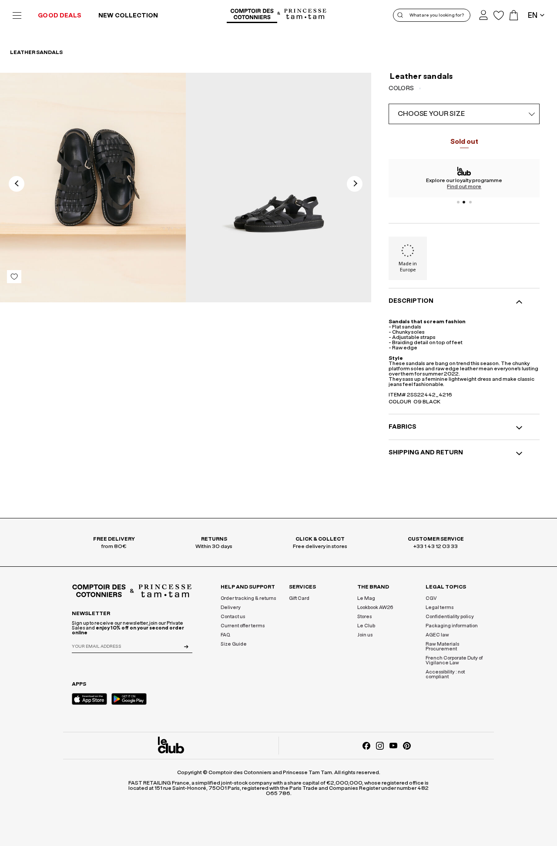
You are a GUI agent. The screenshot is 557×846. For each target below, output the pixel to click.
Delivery (231, 607)
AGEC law (437, 635)
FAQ (225, 635)
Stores (364, 616)
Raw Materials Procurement (442, 646)
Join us (364, 635)
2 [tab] (464, 202)
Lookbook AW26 (375, 607)
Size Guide (234, 644)
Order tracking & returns (248, 598)
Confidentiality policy (450, 616)
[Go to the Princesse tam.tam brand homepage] (305, 14)
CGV (431, 598)
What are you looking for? (436, 15)
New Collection (128, 16)
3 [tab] (470, 202)
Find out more (464, 186)
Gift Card (299, 598)
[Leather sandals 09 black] (93, 187)
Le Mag (366, 598)
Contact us (233, 616)
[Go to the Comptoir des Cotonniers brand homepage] (252, 15)
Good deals (59, 16)
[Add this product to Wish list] (14, 276)
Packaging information (452, 625)
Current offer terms (243, 625)
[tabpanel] (464, 178)
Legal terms (439, 607)
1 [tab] (458, 202)
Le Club (366, 625)
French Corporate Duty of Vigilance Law (454, 660)
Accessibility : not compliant (445, 674)
